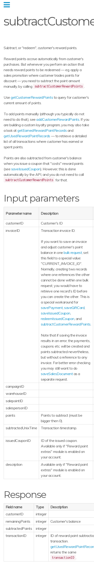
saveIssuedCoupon (25, 169)
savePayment (52, 307)
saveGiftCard (74, 307)
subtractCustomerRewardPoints (66, 324)
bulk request (73, 252)
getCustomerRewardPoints (32, 97)
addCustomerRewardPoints (57, 119)
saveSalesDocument (57, 373)
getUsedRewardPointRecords (27, 136)
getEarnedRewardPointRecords (42, 130)
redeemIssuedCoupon (57, 318)
